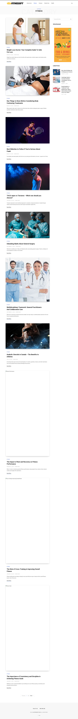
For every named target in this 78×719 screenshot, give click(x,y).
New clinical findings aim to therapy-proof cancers (66, 71)
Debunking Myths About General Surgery (21, 244)
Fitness (8, 47)
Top (39, 715)
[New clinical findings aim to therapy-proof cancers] (57, 72)
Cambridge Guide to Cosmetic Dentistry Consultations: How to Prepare (66, 79)
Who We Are (42, 708)
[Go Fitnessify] (15, 3)
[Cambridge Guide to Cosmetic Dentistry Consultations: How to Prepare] (57, 80)
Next (31, 695)
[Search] (71, 3)
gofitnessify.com (37, 712)
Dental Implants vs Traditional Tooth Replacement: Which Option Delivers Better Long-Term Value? (66, 89)
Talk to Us (35, 708)
